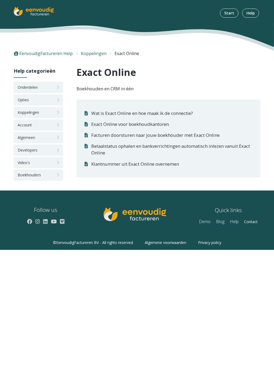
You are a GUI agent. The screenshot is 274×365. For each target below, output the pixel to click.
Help (250, 12)
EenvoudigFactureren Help (46, 53)
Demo (205, 221)
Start (229, 12)
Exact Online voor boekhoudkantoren (130, 124)
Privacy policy (209, 242)
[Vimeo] (62, 221)
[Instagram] (37, 221)
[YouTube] (54, 221)
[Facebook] (29, 221)
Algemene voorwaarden (165, 242)
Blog (220, 221)
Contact (251, 221)
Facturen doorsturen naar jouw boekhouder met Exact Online (155, 135)
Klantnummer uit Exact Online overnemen (135, 164)
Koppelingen (93, 53)
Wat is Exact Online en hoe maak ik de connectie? (142, 113)
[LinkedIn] (45, 221)
